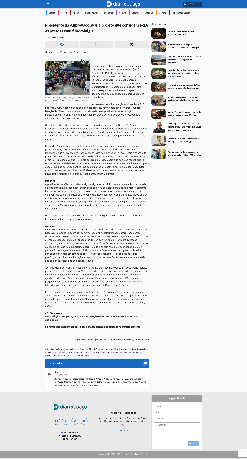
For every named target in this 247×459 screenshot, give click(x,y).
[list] (97, 379)
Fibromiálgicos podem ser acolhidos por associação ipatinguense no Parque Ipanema (92, 326)
